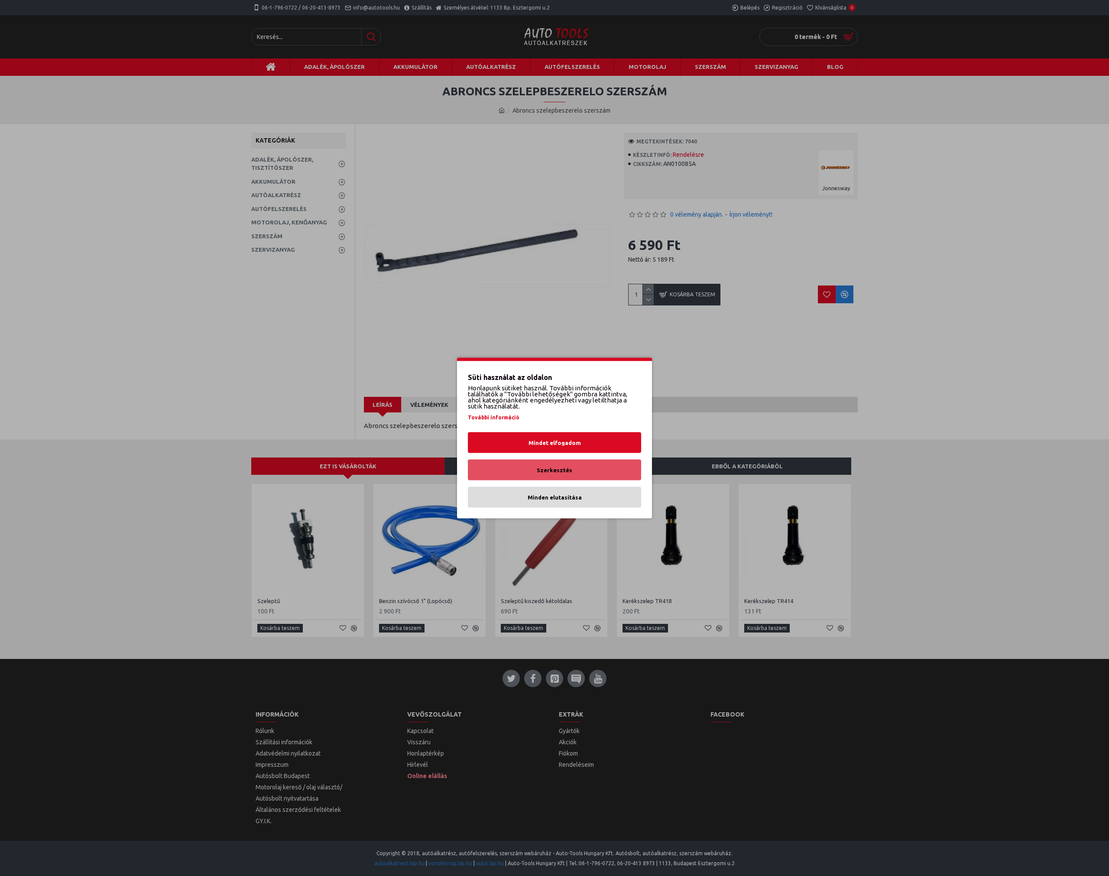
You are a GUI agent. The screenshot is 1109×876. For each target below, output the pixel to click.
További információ (493, 417)
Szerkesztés (554, 470)
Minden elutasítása (555, 497)
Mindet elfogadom (555, 443)
